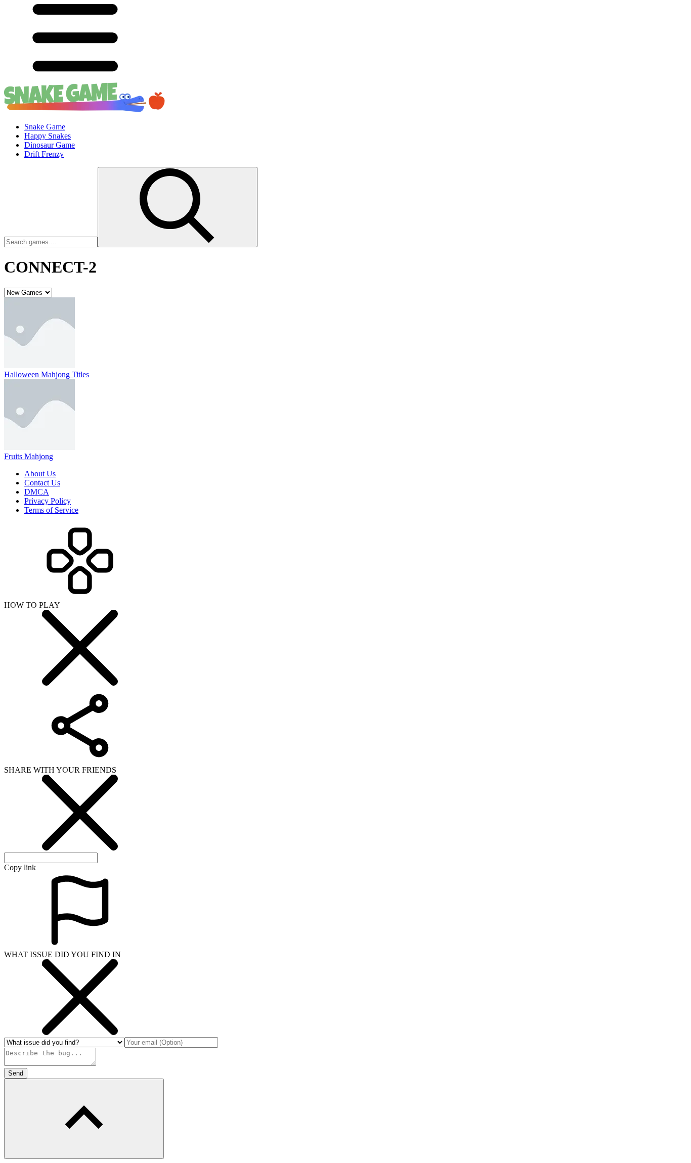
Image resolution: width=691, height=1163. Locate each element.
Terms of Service (51, 510)
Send (15, 1073)
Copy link (20, 867)
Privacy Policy (47, 501)
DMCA (36, 491)
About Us (40, 473)
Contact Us (42, 482)
